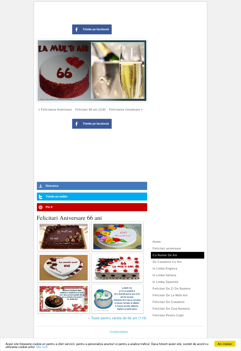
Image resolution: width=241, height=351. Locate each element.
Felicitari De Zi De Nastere (172, 288)
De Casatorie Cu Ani (167, 261)
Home (157, 241)
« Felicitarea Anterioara (55, 109)
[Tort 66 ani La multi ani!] (117, 267)
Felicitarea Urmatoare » (126, 109)
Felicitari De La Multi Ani (170, 295)
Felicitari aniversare (167, 248)
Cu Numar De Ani (165, 255)
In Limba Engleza (165, 268)
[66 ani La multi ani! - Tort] (117, 236)
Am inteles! (225, 343)
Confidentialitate (119, 331)
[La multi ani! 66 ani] (64, 236)
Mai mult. (42, 346)
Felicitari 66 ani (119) (90, 109)
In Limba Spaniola (165, 281)
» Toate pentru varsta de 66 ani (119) (117, 317)
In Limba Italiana (164, 275)
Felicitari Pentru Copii (168, 315)
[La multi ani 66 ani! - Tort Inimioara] (64, 267)
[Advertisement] (120, 12)
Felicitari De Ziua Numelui (171, 308)
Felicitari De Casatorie (169, 301)
